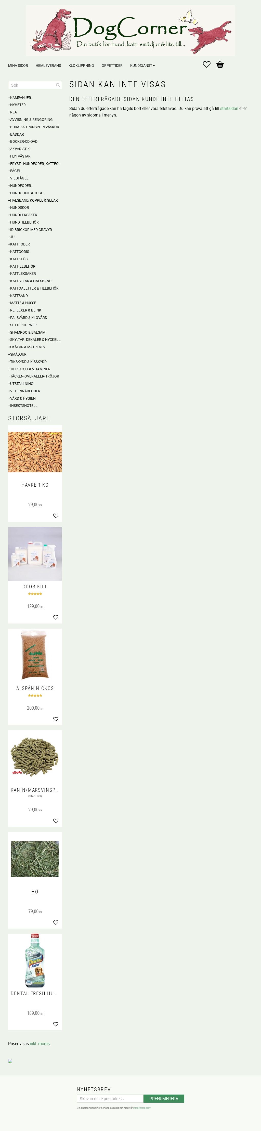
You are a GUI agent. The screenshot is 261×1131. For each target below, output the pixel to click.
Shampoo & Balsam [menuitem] (27, 332)
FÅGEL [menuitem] (15, 170)
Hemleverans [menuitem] (48, 65)
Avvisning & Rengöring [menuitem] (31, 119)
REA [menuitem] (13, 112)
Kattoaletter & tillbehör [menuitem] (34, 288)
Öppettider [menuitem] (112, 65)
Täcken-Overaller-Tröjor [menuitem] (34, 376)
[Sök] (58, 85)
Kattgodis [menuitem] (19, 251)
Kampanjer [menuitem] (20, 97)
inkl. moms (40, 1043)
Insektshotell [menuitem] (23, 405)
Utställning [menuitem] (21, 383)
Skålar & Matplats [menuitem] (27, 346)
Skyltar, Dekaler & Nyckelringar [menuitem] (36, 339)
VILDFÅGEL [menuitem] (19, 178)
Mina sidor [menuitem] (18, 65)
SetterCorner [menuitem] (23, 324)
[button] (209, 64)
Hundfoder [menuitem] (20, 185)
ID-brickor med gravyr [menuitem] (31, 229)
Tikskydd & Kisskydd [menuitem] (28, 361)
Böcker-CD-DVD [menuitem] (23, 141)
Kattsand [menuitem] (19, 295)
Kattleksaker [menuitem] (23, 273)
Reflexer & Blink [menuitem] (25, 310)
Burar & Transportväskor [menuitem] (34, 126)
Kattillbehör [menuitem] (22, 266)
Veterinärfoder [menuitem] (25, 390)
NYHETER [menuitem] (18, 104)
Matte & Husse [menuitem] (23, 302)
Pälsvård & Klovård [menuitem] (28, 317)
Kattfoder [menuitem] (20, 244)
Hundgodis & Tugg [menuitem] (27, 192)
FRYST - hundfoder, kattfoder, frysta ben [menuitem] (36, 163)
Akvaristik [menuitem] (20, 148)
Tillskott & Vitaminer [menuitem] (30, 369)
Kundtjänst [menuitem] (141, 65)
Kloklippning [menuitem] (81, 65)
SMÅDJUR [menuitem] (18, 354)
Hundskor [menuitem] (19, 207)
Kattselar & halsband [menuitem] (30, 280)
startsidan (229, 108)
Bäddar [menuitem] (17, 134)
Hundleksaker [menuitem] (23, 214)
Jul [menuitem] (13, 236)
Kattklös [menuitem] (19, 258)
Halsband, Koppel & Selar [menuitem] (34, 200)
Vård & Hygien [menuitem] (23, 398)
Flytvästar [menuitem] (20, 156)
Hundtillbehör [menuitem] (24, 222)
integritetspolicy (141, 1108)
